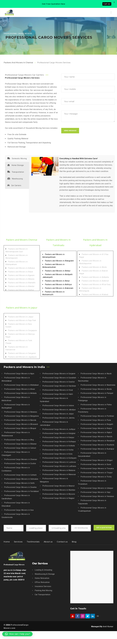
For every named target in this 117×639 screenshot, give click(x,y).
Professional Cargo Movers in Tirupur (97, 473)
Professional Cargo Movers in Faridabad (21, 491)
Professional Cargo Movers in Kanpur (58, 437)
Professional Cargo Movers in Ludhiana (59, 466)
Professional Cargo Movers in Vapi (95, 492)
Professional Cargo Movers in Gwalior (58, 382)
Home (7, 542)
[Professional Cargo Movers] (9, 12)
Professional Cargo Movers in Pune (96, 420)
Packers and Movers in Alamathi (21, 283)
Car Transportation (42, 594)
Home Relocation (42, 578)
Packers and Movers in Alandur (21, 286)
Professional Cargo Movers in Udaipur (97, 488)
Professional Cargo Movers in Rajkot (96, 432)
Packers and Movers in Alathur (21, 290)
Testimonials (33, 542)
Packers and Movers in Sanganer (22, 353)
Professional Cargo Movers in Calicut (20, 448)
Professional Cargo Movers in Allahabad (21, 385)
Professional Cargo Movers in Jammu (58, 418)
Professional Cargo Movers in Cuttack (20, 475)
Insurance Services (43, 586)
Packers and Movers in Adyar (20, 272)
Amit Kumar (108, 626)
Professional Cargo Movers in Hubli (57, 394)
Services (18, 542)
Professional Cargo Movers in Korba (57, 450)
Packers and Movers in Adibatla (95, 277)
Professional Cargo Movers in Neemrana (98, 385)
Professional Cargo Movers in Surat (96, 464)
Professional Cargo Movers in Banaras (20, 412)
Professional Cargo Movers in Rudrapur (97, 449)
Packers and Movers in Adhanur (21, 268)
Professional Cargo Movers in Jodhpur (58, 429)
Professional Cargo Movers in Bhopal (20, 428)
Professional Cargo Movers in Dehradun (21, 479)
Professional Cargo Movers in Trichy (96, 477)
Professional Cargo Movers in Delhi (19, 483)
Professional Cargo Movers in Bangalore (21, 416)
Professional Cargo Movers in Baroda (20, 420)
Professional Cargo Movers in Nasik (96, 373)
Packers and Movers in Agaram (21, 275)
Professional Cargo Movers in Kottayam (59, 458)
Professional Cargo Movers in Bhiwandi (21, 424)
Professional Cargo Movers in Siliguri (97, 460)
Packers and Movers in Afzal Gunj (96, 284)
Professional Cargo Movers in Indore (58, 405)
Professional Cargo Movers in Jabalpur (59, 410)
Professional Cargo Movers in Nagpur (58, 498)
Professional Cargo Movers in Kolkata (58, 446)
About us (48, 542)
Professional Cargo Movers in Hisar (57, 390)
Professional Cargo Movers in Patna (96, 405)
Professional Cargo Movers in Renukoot (98, 441)
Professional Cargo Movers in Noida (96, 389)
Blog (74, 542)
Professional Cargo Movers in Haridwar (59, 386)
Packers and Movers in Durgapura (22, 330)
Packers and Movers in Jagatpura (22, 357)
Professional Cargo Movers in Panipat (97, 393)
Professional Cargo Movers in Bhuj (19, 440)
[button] (17, 634)
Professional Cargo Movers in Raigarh (97, 424)
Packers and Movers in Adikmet (95, 281)
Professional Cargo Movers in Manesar (59, 474)
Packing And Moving (43, 590)
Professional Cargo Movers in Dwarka (20, 487)
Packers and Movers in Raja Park (22, 320)
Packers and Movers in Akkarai (21, 279)
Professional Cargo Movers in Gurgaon (58, 373)
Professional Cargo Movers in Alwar (19, 389)
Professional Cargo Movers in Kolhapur (59, 441)
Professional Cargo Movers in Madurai (58, 470)
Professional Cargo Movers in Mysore (58, 494)
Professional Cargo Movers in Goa (18, 510)
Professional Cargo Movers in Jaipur (58, 414)
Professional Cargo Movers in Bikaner (20, 444)
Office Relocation (42, 582)
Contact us (62, 542)
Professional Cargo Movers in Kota (57, 454)
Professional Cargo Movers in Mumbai (58, 490)
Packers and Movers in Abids (94, 267)
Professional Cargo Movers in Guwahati (59, 378)
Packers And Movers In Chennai (18, 62)
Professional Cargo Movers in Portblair (97, 416)
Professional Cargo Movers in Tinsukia (97, 468)
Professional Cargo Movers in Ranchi (96, 436)
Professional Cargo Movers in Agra (19, 373)
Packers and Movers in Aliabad (95, 294)
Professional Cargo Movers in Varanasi (97, 496)
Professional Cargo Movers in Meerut (58, 486)
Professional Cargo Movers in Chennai (20, 459)
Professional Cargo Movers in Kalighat (58, 433)
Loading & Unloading (43, 570)
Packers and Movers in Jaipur (20, 317)
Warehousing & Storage (45, 574)
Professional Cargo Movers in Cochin (20, 463)
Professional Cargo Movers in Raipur (96, 428)
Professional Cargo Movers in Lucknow (59, 462)
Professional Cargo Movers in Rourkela (97, 445)
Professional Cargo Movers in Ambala (20, 393)
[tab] (17, 158)
